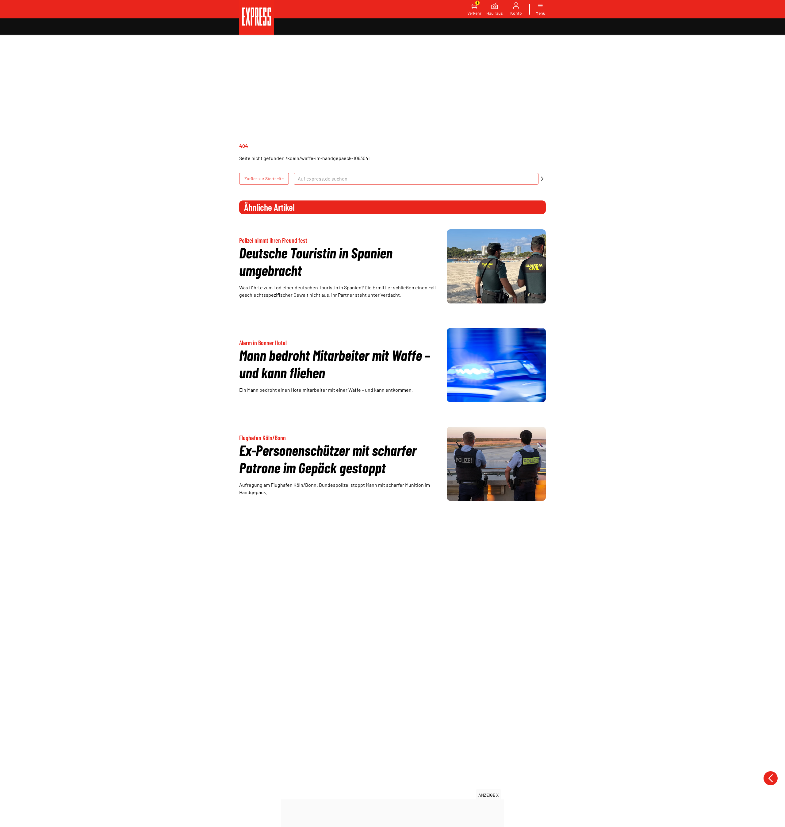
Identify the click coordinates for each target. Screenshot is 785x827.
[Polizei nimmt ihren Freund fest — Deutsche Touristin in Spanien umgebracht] (496, 266)
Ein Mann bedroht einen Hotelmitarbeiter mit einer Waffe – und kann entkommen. (326, 390)
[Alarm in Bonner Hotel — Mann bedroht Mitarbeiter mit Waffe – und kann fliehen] (496, 365)
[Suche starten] (542, 178)
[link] (256, 17)
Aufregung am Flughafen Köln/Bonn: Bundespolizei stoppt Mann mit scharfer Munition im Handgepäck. (334, 488)
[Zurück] (771, 778)
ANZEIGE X (488, 795)
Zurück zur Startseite (264, 178)
